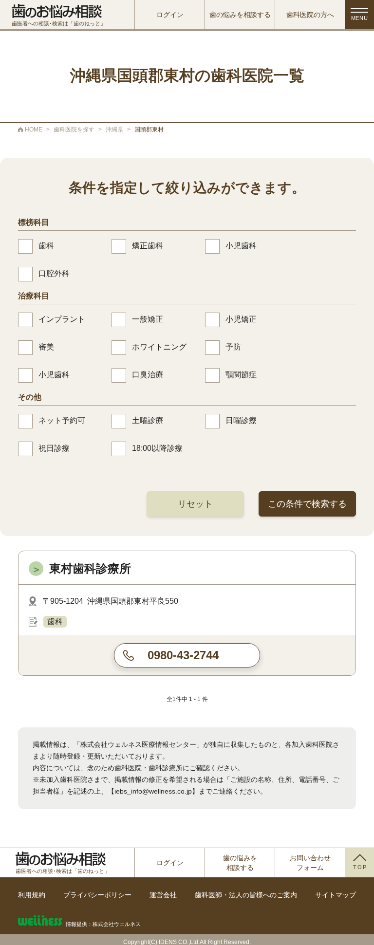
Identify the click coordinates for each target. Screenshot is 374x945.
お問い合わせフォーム (310, 862)
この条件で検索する (307, 504)
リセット (195, 504)
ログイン (170, 15)
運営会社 (163, 895)
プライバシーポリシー (97, 895)
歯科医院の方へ (310, 15)
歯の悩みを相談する (240, 15)
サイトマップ (335, 895)
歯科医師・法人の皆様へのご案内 (246, 895)
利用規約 (31, 895)
